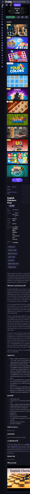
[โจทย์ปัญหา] (2, 45)
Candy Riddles (14, 446)
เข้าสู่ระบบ (17, 5)
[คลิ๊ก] (2, 40)
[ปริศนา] (2, 48)
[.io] (2, 28)
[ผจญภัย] (2, 50)
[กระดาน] (2, 30)
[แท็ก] (2, 66)
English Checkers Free (12, 193)
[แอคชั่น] (2, 63)
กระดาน (14, 187)
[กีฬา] (2, 35)
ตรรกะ (9, 189)
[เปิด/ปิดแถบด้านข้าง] (2, 2)
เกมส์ (8, 187)
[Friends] (2, 5)
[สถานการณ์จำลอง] (2, 58)
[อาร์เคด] (2, 60)
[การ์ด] (2, 33)
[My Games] (6, 5)
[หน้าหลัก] (2, 7)
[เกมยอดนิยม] (2, 14)
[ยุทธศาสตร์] (2, 55)
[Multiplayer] (2, 22)
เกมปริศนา (27, 444)
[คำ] (2, 43)
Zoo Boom (19, 448)
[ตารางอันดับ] (2, 24)
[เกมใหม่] (2, 12)
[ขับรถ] (2, 38)
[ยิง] (2, 53)
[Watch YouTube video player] (25, 478)
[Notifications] (10, 5)
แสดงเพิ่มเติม (18, 180)
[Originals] (2, 19)
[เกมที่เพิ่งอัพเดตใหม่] (2, 17)
